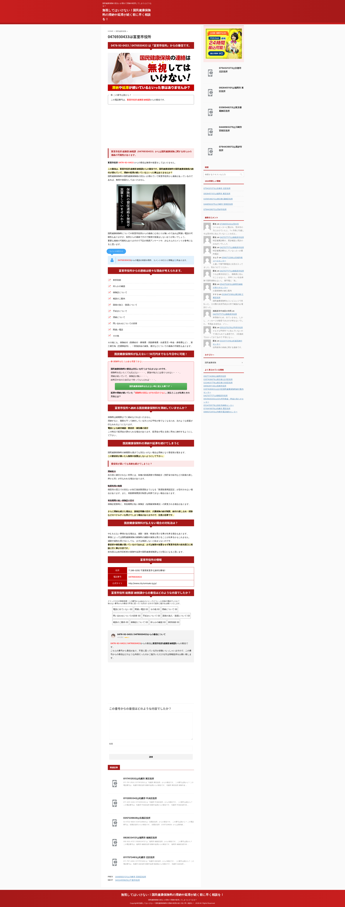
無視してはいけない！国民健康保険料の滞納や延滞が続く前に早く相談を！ (126, 14)
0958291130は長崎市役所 (214, 386)
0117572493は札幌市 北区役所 (139, 895)
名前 (111, 781)
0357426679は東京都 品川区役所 (218, 379)
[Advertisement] (151, 127)
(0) (175, 260)
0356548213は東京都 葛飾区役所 (218, 199)
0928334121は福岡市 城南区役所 (140, 875)
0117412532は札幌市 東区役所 (138, 816)
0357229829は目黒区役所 (136, 855)
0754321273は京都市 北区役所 (216, 188)
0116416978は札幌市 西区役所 (216, 408)
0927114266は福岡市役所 (214, 376)
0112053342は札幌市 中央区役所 (140, 835)
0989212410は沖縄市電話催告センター (220, 412)
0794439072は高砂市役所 (215, 209)
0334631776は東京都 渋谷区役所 (218, 382)
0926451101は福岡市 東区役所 (216, 193)
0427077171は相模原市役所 (232, 237)
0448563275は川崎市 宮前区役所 (218, 204)
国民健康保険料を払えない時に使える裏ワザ (149, 386)
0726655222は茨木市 (229, 224)
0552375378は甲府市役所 (231, 327)
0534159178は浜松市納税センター (218, 405)
